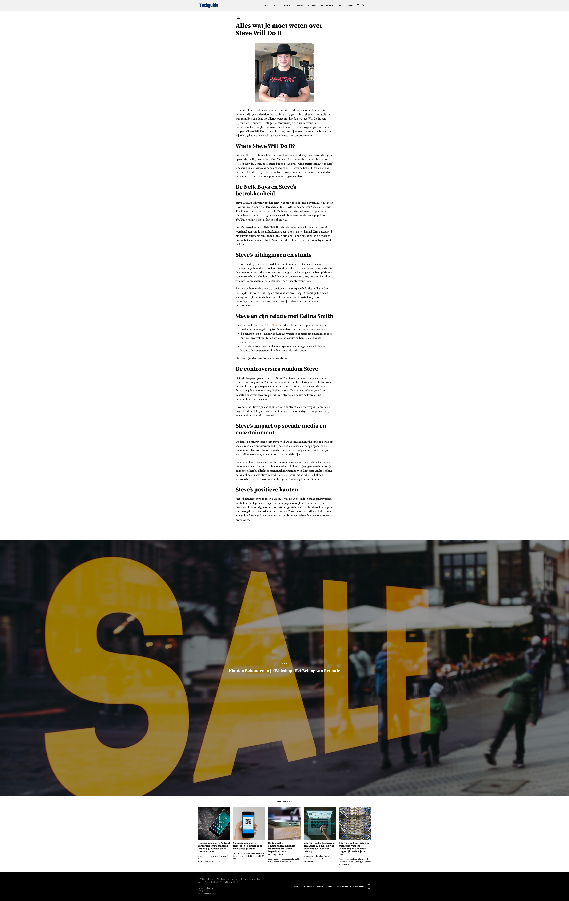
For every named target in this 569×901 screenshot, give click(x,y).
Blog (266, 5)
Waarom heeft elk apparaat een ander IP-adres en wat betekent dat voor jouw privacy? (319, 847)
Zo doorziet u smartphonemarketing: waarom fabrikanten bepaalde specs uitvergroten (281, 849)
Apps (276, 5)
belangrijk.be (203, 890)
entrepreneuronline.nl (207, 893)
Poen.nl (208, 882)
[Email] (358, 5)
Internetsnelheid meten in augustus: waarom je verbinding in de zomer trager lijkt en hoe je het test (354, 849)
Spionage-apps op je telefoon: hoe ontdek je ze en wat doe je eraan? (247, 846)
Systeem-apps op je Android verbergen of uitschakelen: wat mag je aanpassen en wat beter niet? (214, 847)
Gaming (299, 5)
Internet (311, 5)
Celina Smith (271, 325)
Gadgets (287, 5)
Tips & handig (327, 5)
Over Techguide (346, 5)
